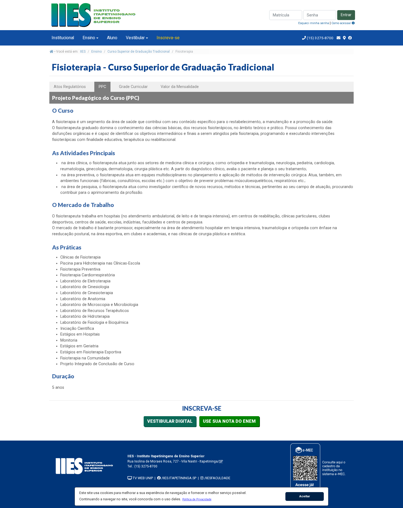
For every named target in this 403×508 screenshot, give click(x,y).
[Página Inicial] (93, 14)
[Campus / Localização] (344, 38)
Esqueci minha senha (313, 23)
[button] (197, 499)
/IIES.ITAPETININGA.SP (178, 478)
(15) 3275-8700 (319, 38)
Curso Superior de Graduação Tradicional (138, 51)
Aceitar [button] (304, 496)
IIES (83, 51)
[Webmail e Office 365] (338, 38)
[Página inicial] (51, 51)
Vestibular (135, 37)
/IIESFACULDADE (216, 478)
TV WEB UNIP (142, 478)
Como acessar (341, 23)
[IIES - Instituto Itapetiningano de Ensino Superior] (84, 466)
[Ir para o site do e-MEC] (318, 467)
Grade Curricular (133, 86)
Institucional (63, 37)
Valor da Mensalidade (180, 86)
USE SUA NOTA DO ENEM (229, 421)
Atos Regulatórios (70, 86)
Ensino (89, 37)
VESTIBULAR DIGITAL (169, 421)
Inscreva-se (168, 37)
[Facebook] (350, 38)
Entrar (346, 15)
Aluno (112, 37)
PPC (102, 86)
